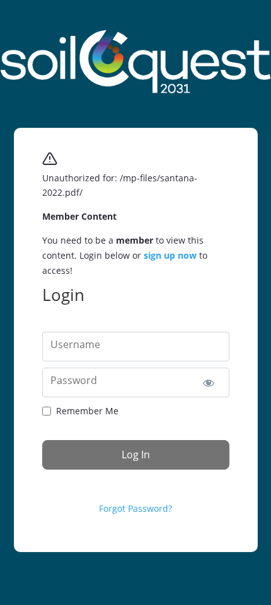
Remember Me (87, 411)
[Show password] (208, 382)
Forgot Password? (135, 508)
